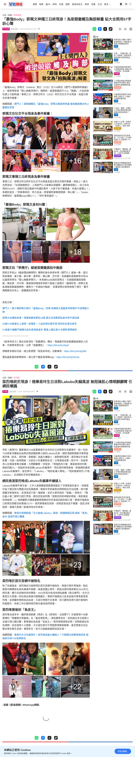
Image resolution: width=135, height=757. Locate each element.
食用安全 (117, 128)
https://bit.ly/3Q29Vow (67, 357)
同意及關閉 (122, 751)
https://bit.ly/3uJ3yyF (58, 345)
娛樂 (10, 15)
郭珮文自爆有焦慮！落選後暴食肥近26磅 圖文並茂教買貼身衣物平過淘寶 (40, 318)
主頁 (4, 15)
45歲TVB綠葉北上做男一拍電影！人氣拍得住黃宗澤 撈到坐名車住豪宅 (39, 324)
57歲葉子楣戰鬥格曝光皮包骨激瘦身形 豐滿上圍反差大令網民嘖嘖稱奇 (39, 329)
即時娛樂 (17, 15)
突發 (116, 46)
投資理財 (117, 87)
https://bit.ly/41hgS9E (75, 351)
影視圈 (116, 73)
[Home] (15, 4)
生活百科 (117, 156)
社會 (116, 60)
